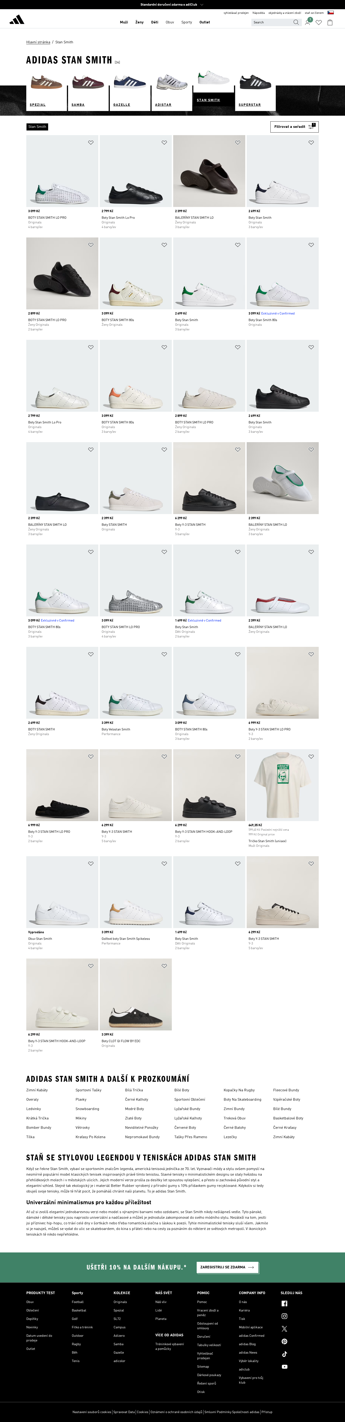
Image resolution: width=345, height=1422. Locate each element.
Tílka (30, 1137)
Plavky (81, 1100)
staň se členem (314, 13)
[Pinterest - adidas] (300, 1342)
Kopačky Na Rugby (239, 1090)
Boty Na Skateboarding (242, 1100)
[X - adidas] (300, 1329)
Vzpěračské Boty (286, 1100)
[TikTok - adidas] (300, 1354)
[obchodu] (16, 20)
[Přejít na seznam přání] (318, 22)
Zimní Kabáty (37, 1090)
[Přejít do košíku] (330, 22)
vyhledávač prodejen (236, 13)
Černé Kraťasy (284, 1128)
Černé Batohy (235, 1128)
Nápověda (259, 13)
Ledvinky (33, 1109)
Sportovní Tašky (88, 1090)
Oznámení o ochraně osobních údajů (176, 1412)
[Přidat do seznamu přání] (91, 143)
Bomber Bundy (38, 1128)
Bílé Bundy (282, 1109)
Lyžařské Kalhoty (188, 1118)
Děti (154, 22)
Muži (124, 22)
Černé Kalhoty (136, 1100)
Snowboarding (87, 1109)
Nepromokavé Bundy (142, 1137)
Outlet (204, 22)
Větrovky (83, 1128)
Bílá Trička (134, 1090)
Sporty (186, 22)
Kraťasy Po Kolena (90, 1137)
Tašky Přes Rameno (190, 1137)
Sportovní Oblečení (189, 1100)
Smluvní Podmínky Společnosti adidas (231, 1412)
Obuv (170, 22)
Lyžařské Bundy (187, 1109)
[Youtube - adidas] (300, 1367)
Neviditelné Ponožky (141, 1128)
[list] (148, 127)
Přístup (266, 1412)
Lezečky (230, 1137)
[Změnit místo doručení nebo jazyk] (331, 13)
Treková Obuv (234, 1118)
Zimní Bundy (234, 1109)
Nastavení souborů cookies (92, 1412)
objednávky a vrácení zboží (284, 13)
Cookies (142, 1412)
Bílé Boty (181, 1090)
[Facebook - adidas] (300, 1304)
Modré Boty (134, 1109)
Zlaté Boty (133, 1118)
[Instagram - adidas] (300, 1317)
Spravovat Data (124, 1412)
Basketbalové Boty (288, 1118)
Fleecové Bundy (286, 1090)
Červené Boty (185, 1128)
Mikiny (81, 1118)
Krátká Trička (37, 1118)
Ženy (139, 22)
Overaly (32, 1100)
